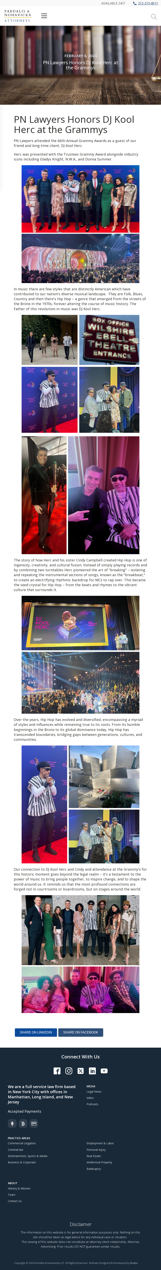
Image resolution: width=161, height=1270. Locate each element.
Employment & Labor (100, 1143)
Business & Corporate (22, 1162)
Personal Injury (96, 1150)
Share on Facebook (80, 1032)
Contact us (15, 1201)
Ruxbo (134, 1263)
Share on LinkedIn (36, 1032)
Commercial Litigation (22, 1143)
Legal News (94, 1091)
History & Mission (19, 1188)
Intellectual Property (99, 1162)
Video (90, 1098)
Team (11, 1195)
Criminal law (15, 1150)
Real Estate (94, 1156)
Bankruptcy (94, 1169)
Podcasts (92, 1104)
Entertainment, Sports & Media (27, 1156)
